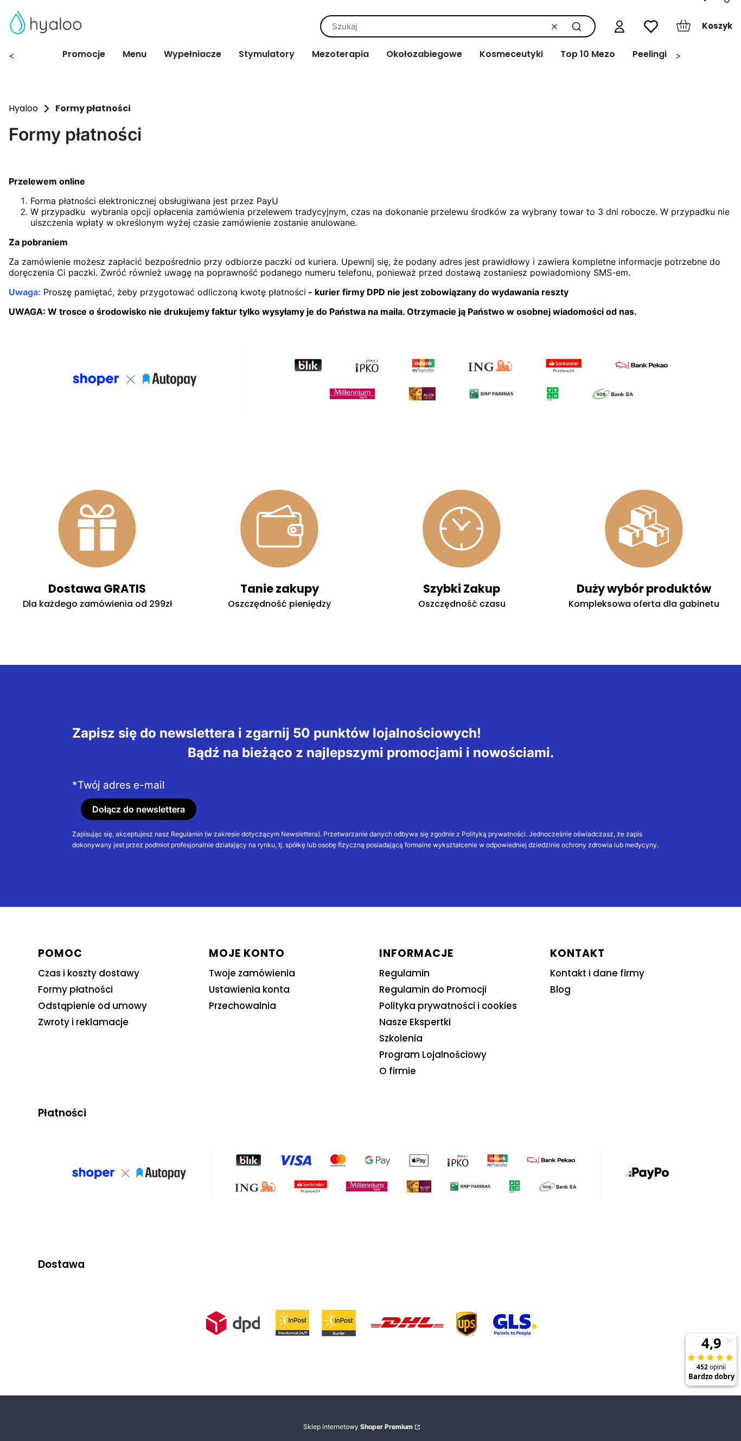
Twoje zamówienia (252, 973)
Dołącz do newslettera (138, 809)
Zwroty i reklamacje (83, 1022)
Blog (560, 989)
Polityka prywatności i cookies (448, 1005)
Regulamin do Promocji (433, 989)
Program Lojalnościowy (433, 1054)
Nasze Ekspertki (415, 1022)
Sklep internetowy (358, 1427)
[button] (576, 26)
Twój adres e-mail (121, 785)
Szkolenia (401, 1038)
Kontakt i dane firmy (597, 973)
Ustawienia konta (249, 989)
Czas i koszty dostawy (88, 973)
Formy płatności (75, 989)
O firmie (397, 1070)
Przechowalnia (242, 1005)
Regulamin (404, 973)
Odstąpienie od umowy (92, 1005)
